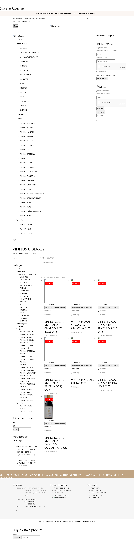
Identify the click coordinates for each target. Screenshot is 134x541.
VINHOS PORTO (26, 189)
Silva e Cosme (12, 8)
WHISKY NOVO (25, 229)
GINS (22, 83)
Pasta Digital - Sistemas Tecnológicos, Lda (79, 521)
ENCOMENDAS (96, 490)
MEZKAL (23, 92)
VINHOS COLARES (27, 145)
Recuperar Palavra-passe (105, 75)
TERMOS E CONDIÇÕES (61, 488)
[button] (106, 28)
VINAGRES (20, 326)
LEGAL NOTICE (58, 493)
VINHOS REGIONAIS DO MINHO (32, 194)
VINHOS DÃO (25, 150)
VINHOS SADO (25, 207)
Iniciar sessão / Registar (105, 36)
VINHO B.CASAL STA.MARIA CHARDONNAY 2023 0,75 (54, 326)
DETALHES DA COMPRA (99, 493)
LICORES (23, 88)
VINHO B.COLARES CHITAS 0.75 (82, 381)
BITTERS (23, 66)
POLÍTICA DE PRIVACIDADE (63, 490)
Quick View (48, 311)
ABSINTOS (24, 48)
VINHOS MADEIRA (27, 180)
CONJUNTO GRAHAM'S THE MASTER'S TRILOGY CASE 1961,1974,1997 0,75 (26, 449)
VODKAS (23, 105)
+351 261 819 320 (29, 19)
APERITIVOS (24, 61)
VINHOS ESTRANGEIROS (29, 172)
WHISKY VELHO (26, 233)
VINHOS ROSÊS (26, 202)
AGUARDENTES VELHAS (29, 57)
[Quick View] (47, 305)
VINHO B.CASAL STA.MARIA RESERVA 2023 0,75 (54, 384)
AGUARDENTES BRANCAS (29, 53)
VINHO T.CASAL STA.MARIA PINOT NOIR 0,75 (109, 383)
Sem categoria (21, 324)
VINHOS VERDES (26, 216)
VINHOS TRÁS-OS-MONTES (30, 211)
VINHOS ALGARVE (27, 128)
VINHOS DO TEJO (26, 158)
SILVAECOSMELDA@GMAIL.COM (21, 21)
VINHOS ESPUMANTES (28, 167)
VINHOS (20, 254)
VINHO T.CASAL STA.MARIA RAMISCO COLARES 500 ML (55, 442)
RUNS (22, 97)
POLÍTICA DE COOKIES (61, 495)
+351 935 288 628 (40, 19)
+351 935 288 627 (17, 19)
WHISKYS (19, 403)
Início (15, 254)
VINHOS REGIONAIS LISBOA (30, 198)
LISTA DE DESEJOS (97, 495)
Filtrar (15, 429)
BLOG (88, 19)
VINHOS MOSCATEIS (28, 185)
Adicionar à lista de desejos (55, 308)
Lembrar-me (102, 72)
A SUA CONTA (95, 488)
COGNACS (24, 79)
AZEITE (19, 269)
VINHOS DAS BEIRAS (28, 154)
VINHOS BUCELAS (27, 141)
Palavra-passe (101, 57)
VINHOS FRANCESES (27, 176)
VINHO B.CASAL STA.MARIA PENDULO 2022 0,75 (107, 326)
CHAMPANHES (25, 75)
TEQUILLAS (24, 101)
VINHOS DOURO (26, 163)
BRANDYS (24, 70)
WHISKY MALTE (26, 224)
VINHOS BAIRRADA (27, 136)
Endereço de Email (103, 93)
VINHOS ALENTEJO (27, 132)
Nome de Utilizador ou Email (106, 50)
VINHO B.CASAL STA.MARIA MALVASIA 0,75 (80, 325)
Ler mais (51, 305)
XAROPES (23, 110)
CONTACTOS (95, 498)
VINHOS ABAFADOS (27, 123)
